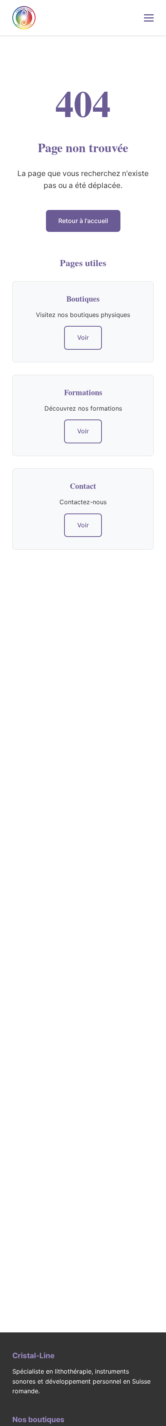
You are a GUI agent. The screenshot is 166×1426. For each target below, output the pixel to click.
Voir (83, 337)
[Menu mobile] (149, 18)
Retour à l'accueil (83, 221)
